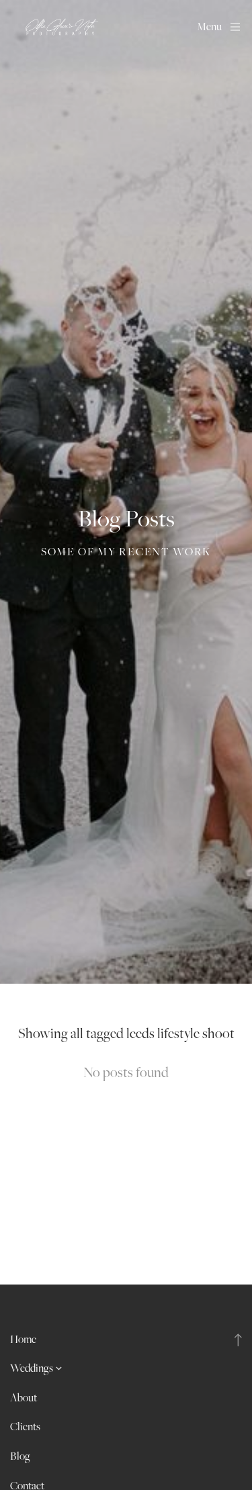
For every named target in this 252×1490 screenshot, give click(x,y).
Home (23, 1339)
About (23, 1398)
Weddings (31, 1368)
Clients (25, 1426)
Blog (20, 1456)
